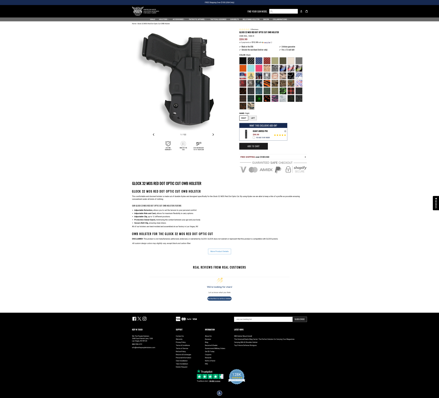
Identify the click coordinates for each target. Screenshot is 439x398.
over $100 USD (254, 157)
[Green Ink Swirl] (283, 90)
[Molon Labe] (267, 75)
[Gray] (299, 60)
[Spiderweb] (259, 98)
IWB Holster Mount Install (243, 336)
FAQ (206, 364)
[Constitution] (267, 68)
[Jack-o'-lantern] (267, 98)
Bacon (266, 19)
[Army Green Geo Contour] (275, 90)
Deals (152, 19)
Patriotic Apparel (197, 19)
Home (134, 24)
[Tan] (291, 60)
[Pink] (259, 68)
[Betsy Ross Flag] (275, 75)
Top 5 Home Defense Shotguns (245, 345)
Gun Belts (234, 19)
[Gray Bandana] (299, 98)
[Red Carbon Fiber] (267, 60)
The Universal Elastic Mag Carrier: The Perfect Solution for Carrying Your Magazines (264, 339)
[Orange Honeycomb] (243, 98)
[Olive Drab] (283, 60)
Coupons (208, 355)
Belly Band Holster (251, 19)
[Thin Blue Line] (283, 68)
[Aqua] (251, 68)
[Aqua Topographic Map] (259, 90)
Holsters (163, 19)
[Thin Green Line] (299, 68)
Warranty (179, 339)
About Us (208, 336)
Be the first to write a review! (219, 299)
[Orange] (243, 68)
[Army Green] (275, 60)
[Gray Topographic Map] (251, 90)
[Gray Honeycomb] (299, 90)
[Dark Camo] (291, 75)
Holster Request (181, 367)
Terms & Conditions (183, 345)
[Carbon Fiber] (251, 60)
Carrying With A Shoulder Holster (246, 342)
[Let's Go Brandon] (299, 83)
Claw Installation (182, 361)
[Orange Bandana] (243, 106)
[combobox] (283, 11)
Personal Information (183, 358)
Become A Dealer (211, 345)
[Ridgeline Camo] (251, 106)
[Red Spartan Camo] (243, 83)
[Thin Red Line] (291, 68)
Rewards (208, 358)
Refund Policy (181, 351)
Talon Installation (182, 364)
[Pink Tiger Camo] (275, 98)
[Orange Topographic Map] (243, 90)
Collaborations (280, 19)
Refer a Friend (210, 361)
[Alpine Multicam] (283, 98)
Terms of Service (182, 348)
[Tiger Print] (267, 83)
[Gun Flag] (259, 75)
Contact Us (180, 336)
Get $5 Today (209, 351)
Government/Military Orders (215, 348)
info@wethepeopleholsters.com (143, 347)
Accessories (178, 19)
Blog (206, 342)
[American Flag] (243, 75)
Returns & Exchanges (183, 355)
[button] (273, 42)
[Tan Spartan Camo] (251, 83)
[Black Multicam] (291, 98)
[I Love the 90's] (259, 83)
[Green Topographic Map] (267, 90)
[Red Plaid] (291, 90)
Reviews (208, 339)
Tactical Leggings (218, 19)
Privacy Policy (181, 342)
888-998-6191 (137, 344)
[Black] (243, 60)
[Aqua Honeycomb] (251, 98)
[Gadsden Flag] (251, 75)
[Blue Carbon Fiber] (259, 60)
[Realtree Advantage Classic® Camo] (291, 83)
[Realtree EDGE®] (275, 83)
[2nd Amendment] (275, 68)
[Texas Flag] (299, 75)
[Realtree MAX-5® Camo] (283, 83)
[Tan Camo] (283, 75)
